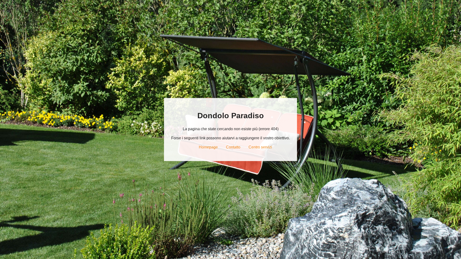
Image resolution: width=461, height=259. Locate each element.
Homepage (208, 147)
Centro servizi (260, 147)
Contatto (233, 147)
